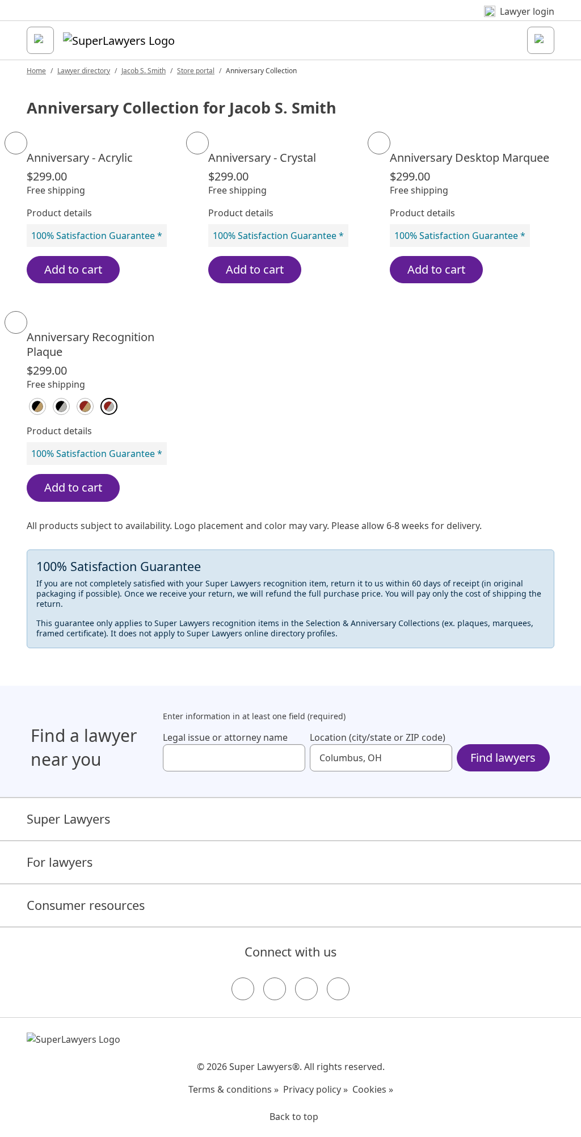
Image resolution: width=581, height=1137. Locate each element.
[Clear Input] (291, 758)
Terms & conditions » (233, 1089)
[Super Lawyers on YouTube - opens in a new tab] (306, 988)
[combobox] (234, 757)
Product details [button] (59, 213)
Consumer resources (86, 905)
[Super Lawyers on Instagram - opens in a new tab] (274, 988)
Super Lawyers (68, 819)
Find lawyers (503, 757)
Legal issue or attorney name (225, 737)
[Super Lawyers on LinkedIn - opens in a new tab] (338, 988)
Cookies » (372, 1089)
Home (36, 70)
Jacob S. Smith (143, 70)
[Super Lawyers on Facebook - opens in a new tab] (242, 988)
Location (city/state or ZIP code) (377, 737)
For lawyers (59, 862)
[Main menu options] (40, 40)
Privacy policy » (315, 1089)
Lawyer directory (83, 70)
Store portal (195, 70)
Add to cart (73, 269)
